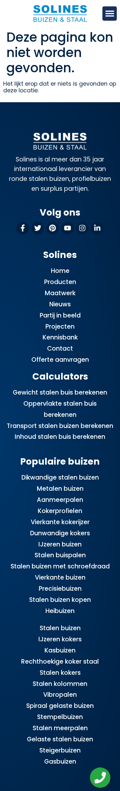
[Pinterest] (52, 228)
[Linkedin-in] (97, 228)
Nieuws (60, 304)
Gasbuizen (60, 761)
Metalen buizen (60, 488)
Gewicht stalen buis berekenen (60, 392)
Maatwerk (60, 293)
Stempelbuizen (60, 717)
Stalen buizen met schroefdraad (60, 566)
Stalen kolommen (60, 684)
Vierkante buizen (60, 577)
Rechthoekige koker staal (60, 661)
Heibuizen (60, 611)
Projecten (60, 326)
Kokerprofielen (60, 511)
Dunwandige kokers (60, 533)
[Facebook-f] (22, 228)
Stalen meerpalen (60, 728)
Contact (60, 348)
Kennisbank (60, 337)
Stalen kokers (60, 672)
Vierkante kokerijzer (60, 522)
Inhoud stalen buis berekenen (60, 436)
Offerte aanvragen (60, 359)
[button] (109, 13)
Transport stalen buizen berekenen (60, 426)
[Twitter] (37, 228)
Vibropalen (60, 694)
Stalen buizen (60, 628)
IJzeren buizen (60, 544)
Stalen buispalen (60, 555)
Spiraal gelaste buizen (60, 706)
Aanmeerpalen (60, 499)
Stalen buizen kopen (60, 599)
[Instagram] (82, 228)
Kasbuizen (60, 650)
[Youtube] (67, 228)
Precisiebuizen (60, 588)
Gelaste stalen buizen (60, 739)
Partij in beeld (60, 315)
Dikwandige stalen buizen (60, 477)
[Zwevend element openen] (100, 777)
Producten (60, 282)
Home (60, 271)
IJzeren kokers (60, 639)
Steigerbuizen (60, 750)
